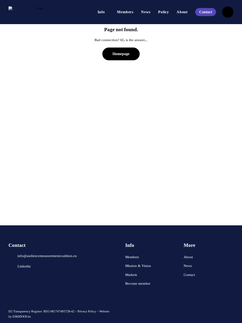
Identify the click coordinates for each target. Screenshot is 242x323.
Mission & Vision (138, 266)
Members (125, 12)
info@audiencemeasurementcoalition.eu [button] (47, 256)
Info (101, 12)
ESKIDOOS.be (22, 316)
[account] (227, 12)
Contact (189, 275)
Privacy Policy (87, 311)
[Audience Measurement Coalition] (38, 12)
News (146, 12)
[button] (11, 255)
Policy (163, 12)
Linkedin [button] (24, 266)
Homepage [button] (121, 54)
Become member (137, 283)
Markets (131, 275)
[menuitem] (103, 12)
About (182, 12)
